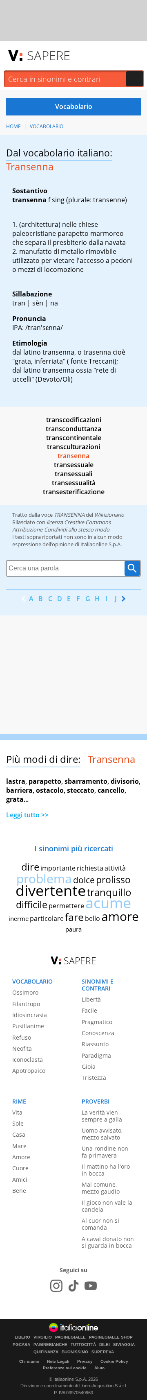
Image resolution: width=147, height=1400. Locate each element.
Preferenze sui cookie (65, 1368)
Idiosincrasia (29, 1015)
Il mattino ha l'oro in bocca (106, 1170)
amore (120, 916)
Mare (19, 1146)
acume (108, 903)
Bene (19, 1190)
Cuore (20, 1168)
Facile (89, 1010)
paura (73, 929)
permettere (66, 905)
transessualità (74, 482)
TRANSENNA (69, 514)
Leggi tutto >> (27, 814)
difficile (31, 904)
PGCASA (21, 1345)
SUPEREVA (102, 1352)
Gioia (89, 1066)
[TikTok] (73, 1285)
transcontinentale (73, 437)
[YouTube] (90, 1285)
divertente (51, 890)
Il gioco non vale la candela (107, 1206)
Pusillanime (28, 1026)
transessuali (73, 473)
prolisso (113, 879)
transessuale (74, 464)
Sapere (48, 55)
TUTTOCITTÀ (83, 1345)
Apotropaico (28, 1070)
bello (92, 918)
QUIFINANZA (45, 1352)
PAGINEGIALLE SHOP (111, 1337)
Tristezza (94, 1077)
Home (13, 126)
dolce (84, 880)
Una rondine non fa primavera (105, 1151)
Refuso (21, 1037)
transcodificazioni (73, 419)
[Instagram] (56, 1285)
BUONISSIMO (75, 1352)
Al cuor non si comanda (100, 1224)
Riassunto (95, 1044)
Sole (18, 1123)
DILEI (104, 1345)
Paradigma (96, 1055)
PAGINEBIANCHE (50, 1345)
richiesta (90, 868)
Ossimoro (25, 992)
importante (58, 868)
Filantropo (26, 1004)
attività (115, 868)
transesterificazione (74, 491)
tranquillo (109, 892)
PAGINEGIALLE (70, 1337)
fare (74, 917)
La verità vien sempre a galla (102, 1115)
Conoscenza (98, 1033)
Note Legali (58, 1361)
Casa (18, 1134)
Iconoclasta (27, 1059)
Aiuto (99, 1368)
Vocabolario (46, 126)
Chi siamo (29, 1361)
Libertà (91, 999)
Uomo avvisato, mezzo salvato (102, 1133)
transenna (73, 455)
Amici (19, 1179)
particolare (47, 918)
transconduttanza (73, 428)
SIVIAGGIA (124, 1345)
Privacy (85, 1361)
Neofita (22, 1048)
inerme (19, 918)
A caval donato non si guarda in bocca (108, 1242)
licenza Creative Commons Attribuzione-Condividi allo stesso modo (61, 525)
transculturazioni (73, 446)
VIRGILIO (42, 1337)
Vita (17, 1112)
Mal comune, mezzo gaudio (101, 1188)
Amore (21, 1157)
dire (30, 866)
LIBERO (22, 1337)
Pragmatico (97, 1022)
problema (44, 878)
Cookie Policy (114, 1361)
